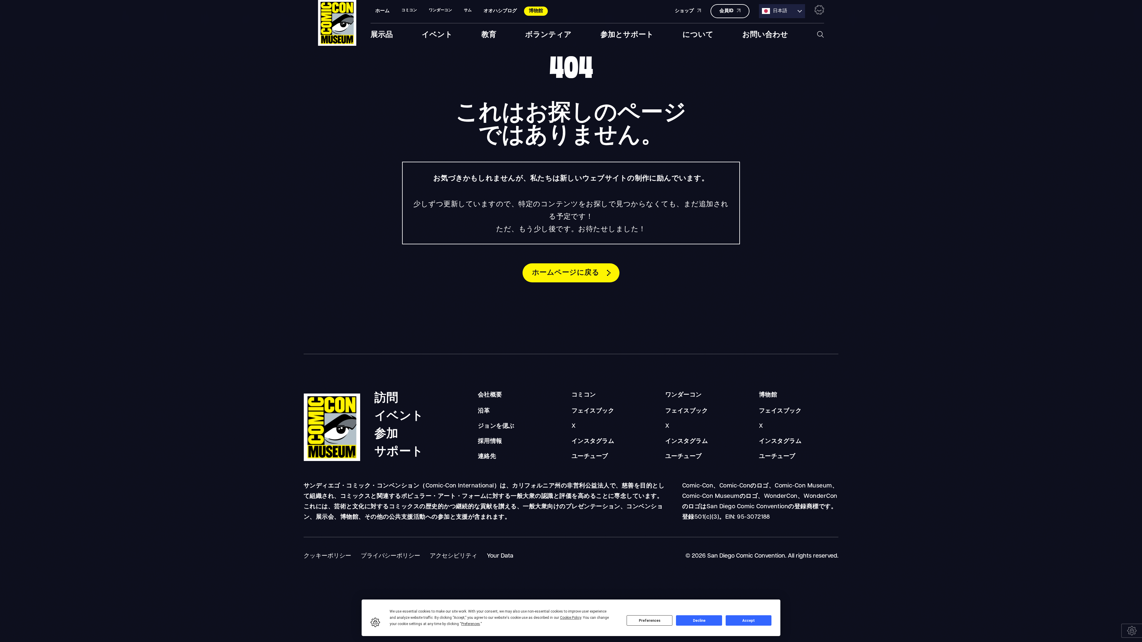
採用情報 (490, 441)
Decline (699, 621)
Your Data (500, 556)
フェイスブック (593, 411)
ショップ (685, 11)
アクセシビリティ (453, 556)
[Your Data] (1131, 631)
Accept (748, 621)
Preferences (650, 621)
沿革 (484, 411)
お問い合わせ (765, 33)
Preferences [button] (470, 624)
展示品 (382, 33)
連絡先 (487, 457)
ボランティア (548, 33)
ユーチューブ (590, 457)
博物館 (536, 11)
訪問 (386, 396)
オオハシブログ (500, 11)
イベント (437, 33)
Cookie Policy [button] (570, 618)
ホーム (382, 11)
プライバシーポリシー (390, 556)
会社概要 (490, 395)
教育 (488, 33)
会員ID (727, 11)
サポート (398, 449)
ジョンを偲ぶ (496, 426)
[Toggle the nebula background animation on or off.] (819, 11)
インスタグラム (593, 441)
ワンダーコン (683, 395)
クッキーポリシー (327, 556)
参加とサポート (627, 33)
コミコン (584, 395)
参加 (386, 431)
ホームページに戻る (565, 272)
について (698, 33)
